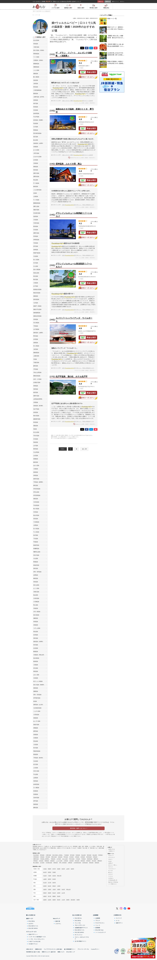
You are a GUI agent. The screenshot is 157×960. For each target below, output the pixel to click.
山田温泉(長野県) (37, 399)
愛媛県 (54, 896)
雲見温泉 (35, 518)
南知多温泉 (36, 565)
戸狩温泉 (35, 369)
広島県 (58, 893)
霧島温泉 (35, 807)
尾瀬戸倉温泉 (36, 253)
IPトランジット (79, 935)
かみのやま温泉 (37, 156)
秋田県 (63, 868)
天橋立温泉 (36, 591)
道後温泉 (35, 718)
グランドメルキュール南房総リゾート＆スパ (74, 214)
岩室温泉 (35, 412)
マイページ (116, 1)
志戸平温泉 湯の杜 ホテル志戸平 (71, 376)
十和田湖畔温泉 (37, 90)
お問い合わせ (29, 949)
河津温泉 (35, 512)
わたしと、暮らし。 (113, 865)
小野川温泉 (36, 153)
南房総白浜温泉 (37, 289)
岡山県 (54, 893)
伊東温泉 (35, 475)
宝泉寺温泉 (36, 797)
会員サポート (119, 923)
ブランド (97, 920)
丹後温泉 (35, 608)
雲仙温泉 (35, 741)
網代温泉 (35, 485)
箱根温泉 (35, 296)
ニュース (97, 925)
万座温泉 (35, 243)
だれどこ (110, 859)
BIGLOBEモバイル (33, 926)
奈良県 (63, 889)
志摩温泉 (35, 575)
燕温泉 (35, 429)
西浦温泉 (35, 561)
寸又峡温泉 (36, 522)
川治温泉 (35, 219)
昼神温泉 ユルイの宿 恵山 (69, 164)
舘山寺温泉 (36, 515)
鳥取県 (45, 893)
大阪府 (54, 889)
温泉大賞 (57, 921)
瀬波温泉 (35, 425)
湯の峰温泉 (36, 658)
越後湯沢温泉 (36, 419)
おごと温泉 (36, 588)
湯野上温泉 (36, 206)
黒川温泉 (35, 747)
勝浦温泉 (35, 651)
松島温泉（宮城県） (38, 120)
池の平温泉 (36, 409)
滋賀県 (45, 889)
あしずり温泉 (36, 721)
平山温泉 (35, 774)
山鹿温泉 (35, 777)
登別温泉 (35, 43)
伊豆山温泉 (36, 492)
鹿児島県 (73, 899)
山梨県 (45, 879)
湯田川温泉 (36, 173)
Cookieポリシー (95, 949)
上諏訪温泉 (36, 356)
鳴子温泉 (35, 103)
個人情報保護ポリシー (70, 949)
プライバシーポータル (83, 949)
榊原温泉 (35, 578)
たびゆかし (111, 878)
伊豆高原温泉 (36, 488)
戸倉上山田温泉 (37, 372)
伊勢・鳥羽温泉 (37, 571)
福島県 (72, 868)
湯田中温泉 (36, 395)
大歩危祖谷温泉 (37, 708)
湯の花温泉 (36, 615)
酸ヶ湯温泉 (36, 77)
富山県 (45, 882)
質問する (108, 1)
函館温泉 (35, 73)
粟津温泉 (35, 448)
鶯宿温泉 (35, 93)
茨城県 (54, 872)
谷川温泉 (35, 263)
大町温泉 (35, 349)
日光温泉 (35, 229)
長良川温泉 (36, 555)
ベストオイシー (112, 868)
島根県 (49, 893)
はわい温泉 (36, 674)
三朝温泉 (35, 664)
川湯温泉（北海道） (38, 60)
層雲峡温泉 (36, 63)
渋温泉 (35, 359)
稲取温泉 (35, 498)
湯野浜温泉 (36, 176)
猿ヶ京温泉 (36, 259)
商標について (61, 952)
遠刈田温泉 (36, 113)
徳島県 (45, 896)
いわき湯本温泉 (37, 189)
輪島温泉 (35, 462)
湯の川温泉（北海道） (39, 50)
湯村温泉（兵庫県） (38, 641)
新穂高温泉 (36, 545)
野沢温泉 (35, 336)
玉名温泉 (35, 761)
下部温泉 (35, 326)
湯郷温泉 (35, 691)
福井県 (54, 882)
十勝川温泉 (36, 47)
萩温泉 (35, 701)
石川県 (49, 882)
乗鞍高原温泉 (36, 375)
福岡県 (45, 899)
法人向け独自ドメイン (80, 941)
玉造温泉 (35, 678)
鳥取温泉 (35, 671)
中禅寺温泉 (36, 223)
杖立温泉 (35, 764)
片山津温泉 (36, 452)
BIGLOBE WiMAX (33, 928)
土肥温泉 (35, 525)
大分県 (63, 899)
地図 (82, 68)
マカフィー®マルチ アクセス (82, 938)
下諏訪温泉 (36, 362)
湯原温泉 (35, 688)
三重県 (58, 886)
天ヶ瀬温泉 (36, 787)
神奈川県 (59, 875)
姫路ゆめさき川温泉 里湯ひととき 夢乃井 (75, 110)
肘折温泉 (35, 170)
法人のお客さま (77, 915)
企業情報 (95, 915)
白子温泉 (35, 286)
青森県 (49, 868)
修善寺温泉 (36, 478)
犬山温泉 (35, 558)
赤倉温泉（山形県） (38, 143)
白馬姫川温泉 (36, 382)
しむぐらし (58, 923)
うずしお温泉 (36, 628)
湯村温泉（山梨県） (38, 332)
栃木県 (45, 872)
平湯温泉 (35, 541)
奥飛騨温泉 (36, 548)
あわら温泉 (36, 465)
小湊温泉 (35, 282)
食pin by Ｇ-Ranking (113, 882)
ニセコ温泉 (36, 70)
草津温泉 (35, 236)
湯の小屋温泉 (36, 269)
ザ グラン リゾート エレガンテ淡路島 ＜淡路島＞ (74, 54)
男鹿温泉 (35, 130)
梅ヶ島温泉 (36, 508)
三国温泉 (35, 468)
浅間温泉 (35, 342)
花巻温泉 (35, 100)
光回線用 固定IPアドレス (81, 927)
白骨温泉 (35, 339)
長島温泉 (35, 581)
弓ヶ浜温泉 (36, 532)
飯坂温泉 (35, 186)
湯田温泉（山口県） (38, 704)
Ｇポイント (111, 855)
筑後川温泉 (36, 724)
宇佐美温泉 (36, 505)
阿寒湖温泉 (36, 53)
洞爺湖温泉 (36, 67)
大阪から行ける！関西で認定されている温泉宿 (77, 100)
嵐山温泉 (35, 595)
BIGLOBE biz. (78, 918)
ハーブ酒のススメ (112, 884)
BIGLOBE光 (32, 921)
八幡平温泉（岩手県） (39, 96)
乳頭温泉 (35, 123)
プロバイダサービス (80, 925)
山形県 (67, 868)
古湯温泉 (35, 737)
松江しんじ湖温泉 (38, 681)
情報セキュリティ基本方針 (49, 952)
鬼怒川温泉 (36, 209)
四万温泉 (35, 246)
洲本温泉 (35, 638)
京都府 (49, 889)
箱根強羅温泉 (36, 312)
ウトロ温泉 (36, 57)
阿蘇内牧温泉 (36, 751)
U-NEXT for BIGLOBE (34, 941)
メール (117, 920)
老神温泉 (35, 249)
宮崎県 (67, 899)
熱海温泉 (35, 472)
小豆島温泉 (36, 714)
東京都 (54, 875)
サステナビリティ (100, 923)
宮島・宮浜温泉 (37, 694)
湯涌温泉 (35, 458)
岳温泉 (35, 193)
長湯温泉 (35, 794)
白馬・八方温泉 (37, 379)
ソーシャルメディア (100, 932)
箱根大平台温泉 (37, 309)
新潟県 (54, 879)
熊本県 (58, 899)
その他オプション (33, 944)
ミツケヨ (110, 876)
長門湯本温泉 (36, 698)
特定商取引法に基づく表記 (33, 952)
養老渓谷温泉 (36, 292)
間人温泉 (35, 605)
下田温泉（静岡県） (38, 482)
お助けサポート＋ (33, 934)
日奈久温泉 (36, 771)
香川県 (49, 896)
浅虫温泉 (35, 80)
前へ (63, 449)
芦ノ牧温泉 (36, 183)
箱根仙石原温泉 (37, 316)
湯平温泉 (35, 801)
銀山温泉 (35, 140)
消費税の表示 (38, 949)
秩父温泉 (35, 276)
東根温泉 (35, 166)
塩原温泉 (35, 216)
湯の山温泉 (36, 585)
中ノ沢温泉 (36, 199)
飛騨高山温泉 (36, 551)
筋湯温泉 (35, 791)
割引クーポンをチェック (89, 77)
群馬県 (49, 872)
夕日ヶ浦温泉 (36, 611)
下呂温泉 (35, 538)
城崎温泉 (35, 618)
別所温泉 (35, 389)
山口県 (63, 893)
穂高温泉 (35, 392)
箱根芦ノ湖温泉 (37, 306)
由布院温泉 (36, 784)
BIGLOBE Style (99, 930)
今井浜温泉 (36, 502)
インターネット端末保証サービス (37, 937)
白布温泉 (35, 160)
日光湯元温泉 (36, 213)
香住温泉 (35, 631)
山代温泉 (35, 455)
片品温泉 (35, 256)
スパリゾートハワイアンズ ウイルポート (74, 319)
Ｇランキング (111, 857)
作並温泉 (35, 110)
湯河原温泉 (36, 299)
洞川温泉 (35, 644)
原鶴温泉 (35, 728)
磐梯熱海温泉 (36, 203)
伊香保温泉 (36, 239)
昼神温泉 (35, 385)
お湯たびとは (111, 849)
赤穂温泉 (35, 625)
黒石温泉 (35, 87)
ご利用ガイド (111, 851)
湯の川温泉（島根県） (39, 684)
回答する (101, 1)
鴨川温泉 (35, 279)
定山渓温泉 (36, 40)
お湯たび (110, 863)
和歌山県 (68, 889)
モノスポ (110, 870)
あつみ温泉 (36, 150)
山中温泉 (35, 445)
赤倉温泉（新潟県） (38, 405)
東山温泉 (35, 180)
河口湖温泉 (36, 322)
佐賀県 (49, 899)
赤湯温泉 (35, 146)
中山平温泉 (36, 116)
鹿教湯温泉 (36, 352)
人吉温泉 (35, 767)
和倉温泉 (35, 442)
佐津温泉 (35, 634)
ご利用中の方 (117, 915)
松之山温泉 (36, 432)
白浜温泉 (35, 648)
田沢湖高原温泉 (37, 133)
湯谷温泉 (35, 568)
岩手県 (54, 868)
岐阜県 (49, 886)
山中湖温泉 (36, 329)
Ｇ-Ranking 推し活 (112, 880)
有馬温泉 (35, 621)
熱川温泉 (35, 535)
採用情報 (97, 927)
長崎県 (54, 899)
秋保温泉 (35, 106)
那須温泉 (35, 226)
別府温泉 (35, 781)
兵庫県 (58, 889)
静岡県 (45, 886)
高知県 (58, 896)
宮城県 (58, 868)
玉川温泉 (35, 126)
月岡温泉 (35, 402)
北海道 (45, 868)
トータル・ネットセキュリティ (37, 939)
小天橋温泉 (36, 601)
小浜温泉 (35, 744)
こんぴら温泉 (36, 711)
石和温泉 (35, 319)
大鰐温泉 (35, 83)
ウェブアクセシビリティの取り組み (53, 949)
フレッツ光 (77, 923)
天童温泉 (35, 163)
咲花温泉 (35, 422)
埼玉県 (45, 875)
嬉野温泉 (35, 731)
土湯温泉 (35, 196)
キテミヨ (110, 867)
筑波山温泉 (36, 272)
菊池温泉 (35, 754)
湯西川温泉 (36, 233)
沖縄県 (78, 899)
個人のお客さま (30, 915)
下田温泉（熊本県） (38, 757)
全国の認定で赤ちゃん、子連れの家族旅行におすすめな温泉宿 (81, 204)
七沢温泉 (35, 302)
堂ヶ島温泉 (36, 528)
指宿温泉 (35, 804)
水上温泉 (35, 266)
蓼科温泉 (35, 365)
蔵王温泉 (35, 136)
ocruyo (110, 861)
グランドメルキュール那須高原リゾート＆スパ (74, 265)
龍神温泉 (35, 661)
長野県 (49, 879)
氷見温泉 (35, 439)
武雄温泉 (35, 734)
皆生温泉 (35, 668)
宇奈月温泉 (36, 435)
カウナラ (110, 874)
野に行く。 (111, 872)
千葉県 (49, 875)
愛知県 (54, 886)
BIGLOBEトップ (70, 952)
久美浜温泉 (36, 598)
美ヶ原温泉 (36, 346)
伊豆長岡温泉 (36, 495)
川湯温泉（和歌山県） (39, 654)
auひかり (31, 923)
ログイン (122, 1)
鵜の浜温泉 (36, 415)
